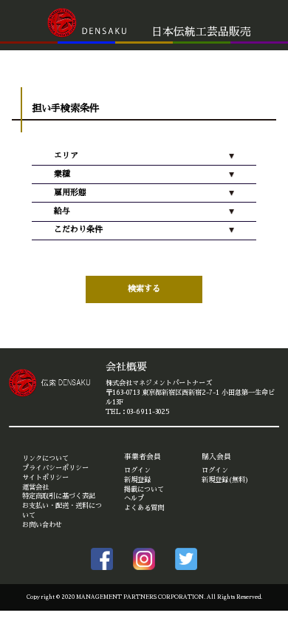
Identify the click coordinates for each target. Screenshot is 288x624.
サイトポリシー (45, 477)
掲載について (144, 489)
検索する (144, 289)
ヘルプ (134, 498)
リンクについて (45, 458)
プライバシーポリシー (55, 468)
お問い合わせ (42, 525)
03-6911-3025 (148, 412)
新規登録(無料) (225, 480)
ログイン (137, 470)
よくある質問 (144, 508)
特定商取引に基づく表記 (58, 496)
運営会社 (35, 487)
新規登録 (137, 480)
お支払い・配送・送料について (62, 510)
